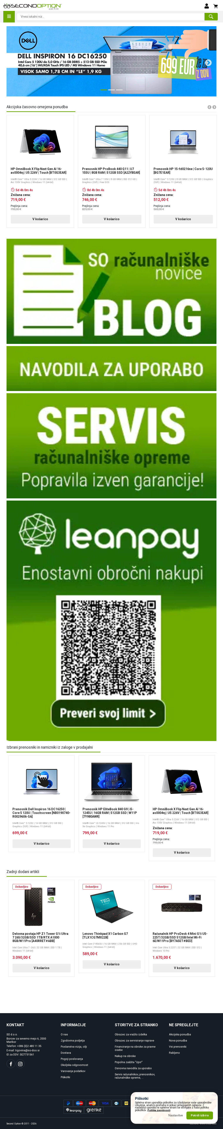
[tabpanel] (111, 61)
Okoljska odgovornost (74, 1065)
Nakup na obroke (125, 1056)
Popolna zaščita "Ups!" (129, 1062)
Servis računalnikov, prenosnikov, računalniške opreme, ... (135, 1076)
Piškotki (65, 1077)
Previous (12, 61)
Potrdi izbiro (200, 1115)
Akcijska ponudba (180, 1034)
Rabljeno (174, 1052)
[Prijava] (206, 5)
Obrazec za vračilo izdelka (131, 1034)
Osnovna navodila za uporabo (133, 1068)
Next (206, 61)
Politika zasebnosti (158, 1110)
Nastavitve (175, 1115)
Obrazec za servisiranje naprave (134, 1040)
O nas (64, 1034)
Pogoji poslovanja (72, 1058)
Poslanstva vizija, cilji (74, 1046)
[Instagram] (20, 1063)
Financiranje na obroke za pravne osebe (135, 1048)
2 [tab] (110, 91)
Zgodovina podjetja (73, 1040)
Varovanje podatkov (73, 1071)
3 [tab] (118, 91)
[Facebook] (11, 1063)
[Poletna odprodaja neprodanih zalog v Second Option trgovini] (111, 61)
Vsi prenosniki (177, 1046)
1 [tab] (102, 91)
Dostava (66, 1052)
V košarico (40, 219)
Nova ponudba (178, 1040)
